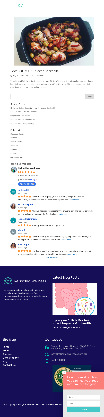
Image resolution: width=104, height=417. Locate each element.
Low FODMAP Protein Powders (23, 119)
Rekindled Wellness (29, 168)
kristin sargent (25, 204)
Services (7, 354)
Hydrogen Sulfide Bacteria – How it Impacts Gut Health (32, 108)
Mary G (21, 230)
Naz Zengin (23, 244)
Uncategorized (16, 157)
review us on (26, 183)
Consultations (11, 357)
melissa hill (23, 190)
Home (6, 346)
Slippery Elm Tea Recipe (20, 115)
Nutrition (14, 145)
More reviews (52, 257)
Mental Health (16, 141)
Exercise (13, 138)
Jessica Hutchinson (27, 218)
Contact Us (9, 365)
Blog (5, 361)
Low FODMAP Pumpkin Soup (22, 123)
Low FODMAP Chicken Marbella (34, 71)
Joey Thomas (18, 75)
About (6, 350)
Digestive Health (17, 134)
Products (14, 149)
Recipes (40, 75)
